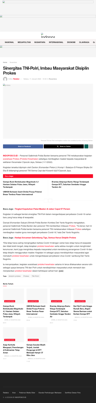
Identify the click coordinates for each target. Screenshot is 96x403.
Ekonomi (71, 42)
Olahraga (84, 42)
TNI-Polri (35, 276)
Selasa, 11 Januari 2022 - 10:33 (35, 79)
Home (5, 62)
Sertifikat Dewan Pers (73, 392)
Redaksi (16, 79)
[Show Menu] (4, 35)
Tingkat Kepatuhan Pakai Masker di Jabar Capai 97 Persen (42, 208)
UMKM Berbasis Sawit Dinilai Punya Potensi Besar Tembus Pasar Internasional (22, 193)
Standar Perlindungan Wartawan (50, 392)
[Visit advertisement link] (48, 51)
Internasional (56, 42)
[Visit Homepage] (48, 35)
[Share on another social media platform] (91, 146)
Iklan (14, 392)
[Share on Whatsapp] (86, 146)
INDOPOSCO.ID (20, 397)
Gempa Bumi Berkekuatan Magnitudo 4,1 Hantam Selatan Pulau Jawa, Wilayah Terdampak (21, 184)
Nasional (9, 42)
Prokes (72, 225)
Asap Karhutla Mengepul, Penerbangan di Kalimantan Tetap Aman (13, 348)
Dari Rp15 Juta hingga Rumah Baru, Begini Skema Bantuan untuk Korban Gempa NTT (82, 310)
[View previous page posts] (46, 200)
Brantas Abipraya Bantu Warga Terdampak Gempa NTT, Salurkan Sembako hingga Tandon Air (70, 184)
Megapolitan (24, 42)
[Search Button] (92, 35)
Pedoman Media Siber (27, 392)
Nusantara (39, 42)
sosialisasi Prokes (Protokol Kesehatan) (20, 158)
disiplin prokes (15, 276)
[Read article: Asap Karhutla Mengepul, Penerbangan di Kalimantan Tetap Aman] (13, 334)
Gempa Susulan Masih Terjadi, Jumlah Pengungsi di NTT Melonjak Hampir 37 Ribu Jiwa (35, 350)
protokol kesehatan (45, 246)
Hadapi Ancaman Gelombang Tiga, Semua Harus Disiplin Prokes (45, 237)
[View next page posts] (50, 200)
